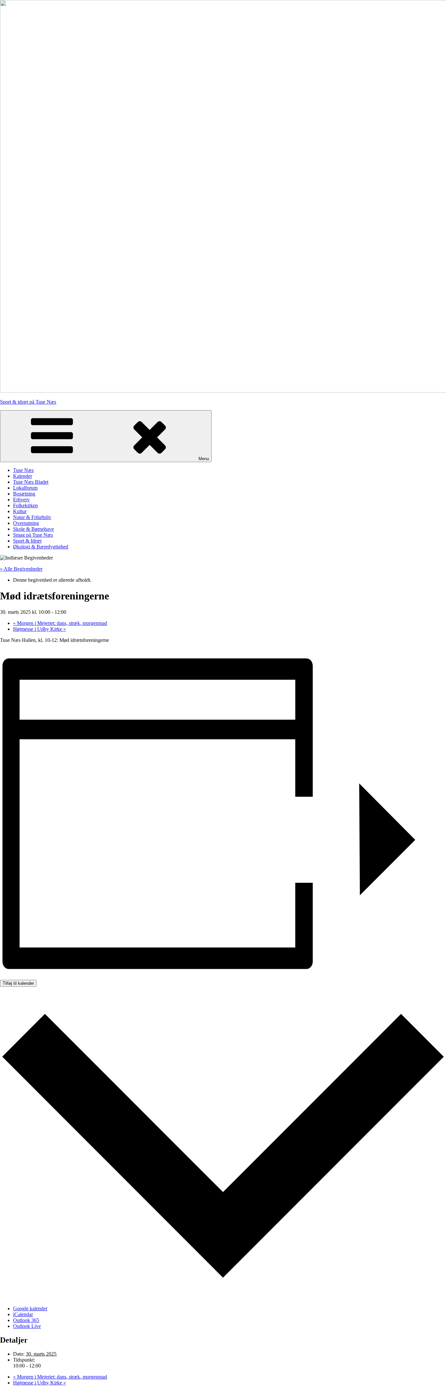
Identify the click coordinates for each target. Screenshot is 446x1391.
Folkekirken (25, 505)
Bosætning (24, 493)
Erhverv (21, 499)
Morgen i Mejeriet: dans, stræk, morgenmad (60, 623)
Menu (204, 458)
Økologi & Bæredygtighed (40, 546)
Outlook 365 (26, 1320)
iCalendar (23, 1314)
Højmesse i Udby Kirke (39, 629)
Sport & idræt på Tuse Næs (28, 402)
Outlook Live (27, 1326)
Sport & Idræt (27, 541)
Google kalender (30, 1308)
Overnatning (26, 523)
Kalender (22, 476)
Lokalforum (25, 488)
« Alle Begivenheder (21, 569)
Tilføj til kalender (18, 983)
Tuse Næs (23, 470)
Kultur (19, 511)
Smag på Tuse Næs (33, 535)
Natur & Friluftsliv (32, 517)
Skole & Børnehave (33, 529)
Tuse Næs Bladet (30, 482)
